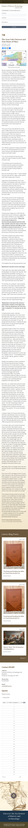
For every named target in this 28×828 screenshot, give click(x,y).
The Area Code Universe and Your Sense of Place (14, 40)
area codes (10, 521)
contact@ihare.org (7, 686)
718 (7, 521)
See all (22, 658)
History (14, 521)
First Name (4, 13)
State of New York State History (13, 519)
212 (5, 521)
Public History (19, 521)
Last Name (4, 17)
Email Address (5, 22)
